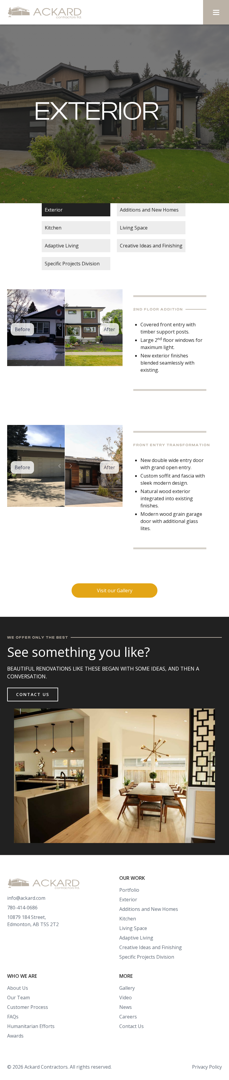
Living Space (134, 227)
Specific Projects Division (72, 263)
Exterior (54, 209)
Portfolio (129, 890)
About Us (17, 988)
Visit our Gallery (114, 590)
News (125, 1007)
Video (125, 997)
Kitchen (53, 227)
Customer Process (27, 1007)
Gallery (127, 988)
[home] (46, 12)
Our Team (18, 997)
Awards (15, 1035)
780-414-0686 (22, 907)
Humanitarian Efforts (31, 1026)
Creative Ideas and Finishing (151, 245)
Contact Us (32, 694)
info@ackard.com (26, 898)
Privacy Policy (207, 1067)
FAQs (12, 1016)
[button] (216, 12)
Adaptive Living (62, 245)
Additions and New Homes (149, 209)
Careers (128, 1016)
